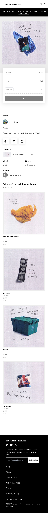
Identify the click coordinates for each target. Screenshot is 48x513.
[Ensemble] (13, 4)
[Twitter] (7, 445)
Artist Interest (13, 483)
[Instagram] (16, 445)
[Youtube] (11, 445)
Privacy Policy (12, 494)
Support (10, 488)
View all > (7, 187)
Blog (8, 467)
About (9, 472)
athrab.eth (15, 174)
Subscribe (33, 460)
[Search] (41, 4)
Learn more (24, 13)
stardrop (13, 122)
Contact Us (11, 478)
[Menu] (44, 4)
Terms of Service (14, 499)
